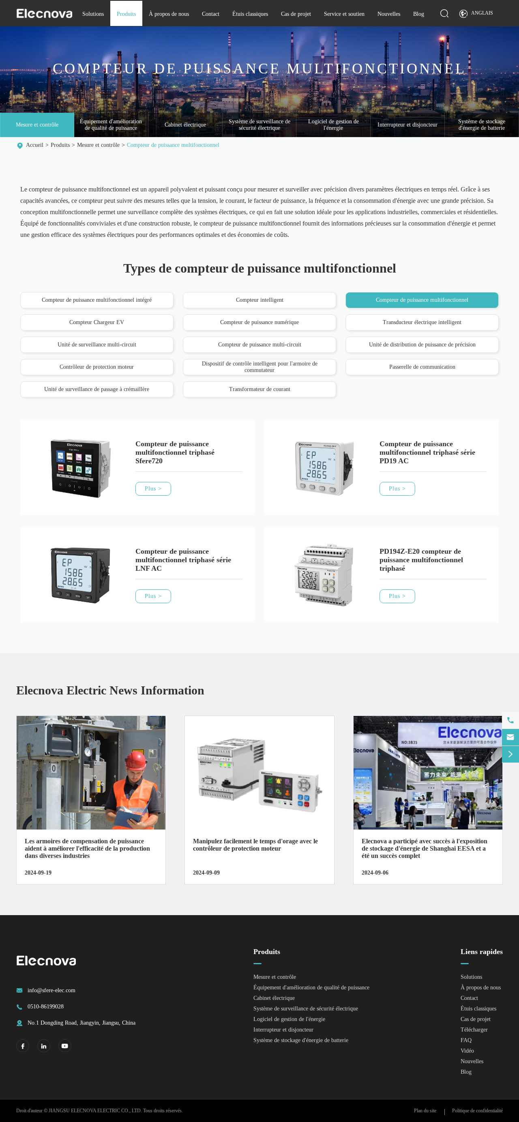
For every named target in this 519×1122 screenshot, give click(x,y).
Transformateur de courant (259, 389)
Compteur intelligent (259, 300)
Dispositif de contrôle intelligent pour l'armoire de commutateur (259, 367)
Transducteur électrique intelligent (422, 322)
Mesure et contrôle (37, 125)
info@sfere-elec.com (51, 990)
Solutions (93, 14)
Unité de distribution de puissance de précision (422, 345)
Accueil (34, 145)
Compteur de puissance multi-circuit (259, 345)
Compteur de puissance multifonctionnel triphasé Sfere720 (174, 452)
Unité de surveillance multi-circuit (97, 345)
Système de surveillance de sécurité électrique (259, 124)
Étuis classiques (250, 14)
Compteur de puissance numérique (259, 322)
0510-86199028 (46, 1007)
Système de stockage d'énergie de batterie (481, 124)
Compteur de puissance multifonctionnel (173, 145)
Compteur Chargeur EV (96, 322)
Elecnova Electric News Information (110, 690)
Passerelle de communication (422, 367)
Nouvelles (388, 14)
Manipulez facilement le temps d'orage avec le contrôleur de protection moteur (255, 845)
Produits (126, 14)
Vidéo (467, 1051)
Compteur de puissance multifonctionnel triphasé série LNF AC (183, 559)
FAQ (466, 1040)
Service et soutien (344, 14)
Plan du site (425, 1110)
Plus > (153, 489)
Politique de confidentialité (477, 1110)
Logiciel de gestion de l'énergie (333, 124)
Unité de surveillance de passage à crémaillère (96, 389)
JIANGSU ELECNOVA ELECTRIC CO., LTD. (95, 1110)
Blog (418, 14)
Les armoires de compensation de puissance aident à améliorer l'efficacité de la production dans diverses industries (87, 848)
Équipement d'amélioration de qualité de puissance (111, 124)
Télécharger (474, 1030)
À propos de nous (169, 14)
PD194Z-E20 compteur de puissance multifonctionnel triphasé (421, 559)
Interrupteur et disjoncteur (407, 125)
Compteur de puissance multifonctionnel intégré (97, 300)
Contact (210, 14)
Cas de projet (296, 14)
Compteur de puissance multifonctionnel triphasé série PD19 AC (427, 452)
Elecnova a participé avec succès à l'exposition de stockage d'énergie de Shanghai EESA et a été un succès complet (424, 848)
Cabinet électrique (185, 125)
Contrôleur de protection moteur (97, 367)
